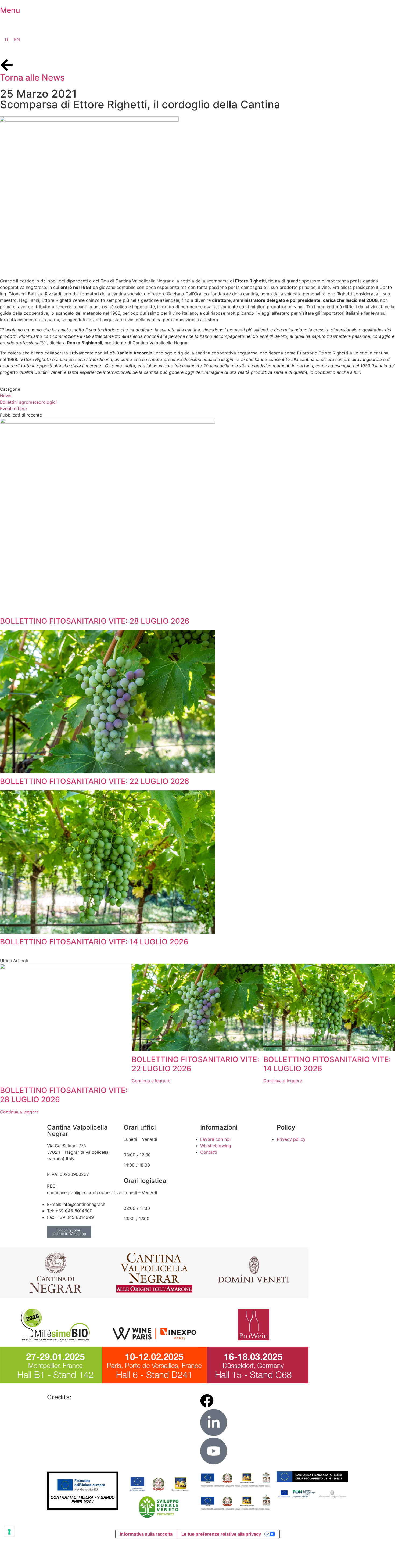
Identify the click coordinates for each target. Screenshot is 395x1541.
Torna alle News (32, 77)
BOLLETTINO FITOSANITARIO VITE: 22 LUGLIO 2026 (94, 781)
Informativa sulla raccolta (146, 1534)
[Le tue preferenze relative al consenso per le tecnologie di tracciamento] (9, 1531)
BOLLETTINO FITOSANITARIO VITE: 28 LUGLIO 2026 (94, 621)
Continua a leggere (19, 1111)
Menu (10, 10)
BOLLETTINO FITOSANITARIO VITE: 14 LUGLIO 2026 (94, 941)
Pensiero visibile (98, 1397)
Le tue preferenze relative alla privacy (221, 1534)
